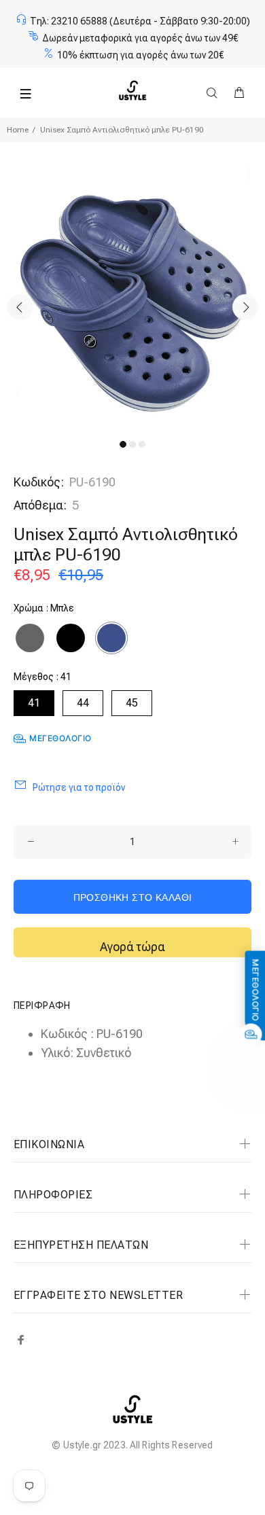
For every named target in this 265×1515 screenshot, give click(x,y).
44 (83, 702)
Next (245, 307)
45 (132, 702)
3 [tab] (142, 444)
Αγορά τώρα (132, 947)
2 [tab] (132, 444)
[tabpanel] (132, 297)
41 (34, 702)
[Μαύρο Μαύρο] (70, 638)
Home (18, 130)
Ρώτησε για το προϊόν (79, 787)
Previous (20, 307)
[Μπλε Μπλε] (111, 638)
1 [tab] (123, 444)
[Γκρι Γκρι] (30, 638)
